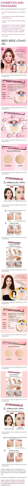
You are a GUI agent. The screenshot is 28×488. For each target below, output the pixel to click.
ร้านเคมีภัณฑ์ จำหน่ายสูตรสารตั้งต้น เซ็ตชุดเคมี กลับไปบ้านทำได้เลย (13, 17)
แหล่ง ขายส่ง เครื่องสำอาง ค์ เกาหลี (12, 483)
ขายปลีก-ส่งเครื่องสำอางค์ (11, 480)
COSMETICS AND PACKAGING (12, 4)
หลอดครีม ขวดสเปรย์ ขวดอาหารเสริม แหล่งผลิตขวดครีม (13, 21)
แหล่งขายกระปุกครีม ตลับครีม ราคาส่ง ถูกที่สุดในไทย (13, 12)
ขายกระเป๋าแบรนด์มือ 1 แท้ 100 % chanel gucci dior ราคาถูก (13, 35)
